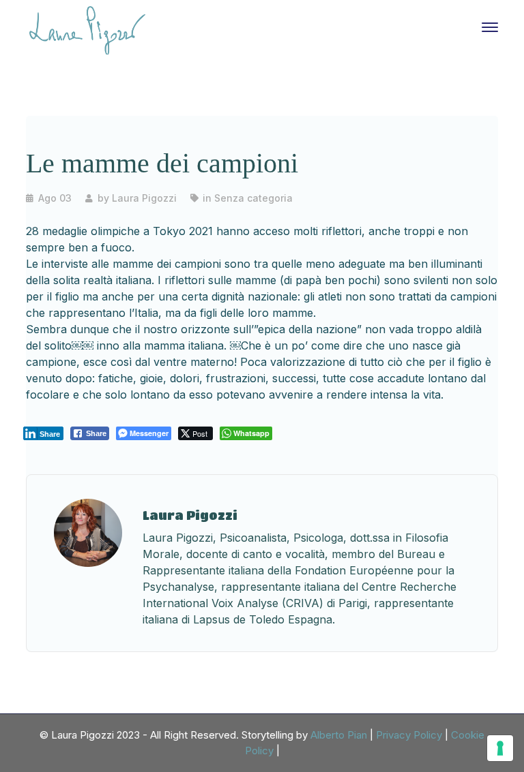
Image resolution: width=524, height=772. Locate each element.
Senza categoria (253, 198)
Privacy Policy (409, 734)
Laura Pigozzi (144, 198)
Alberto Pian (338, 734)
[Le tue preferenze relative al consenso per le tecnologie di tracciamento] (500, 748)
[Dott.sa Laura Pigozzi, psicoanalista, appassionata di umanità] (87, 29)
